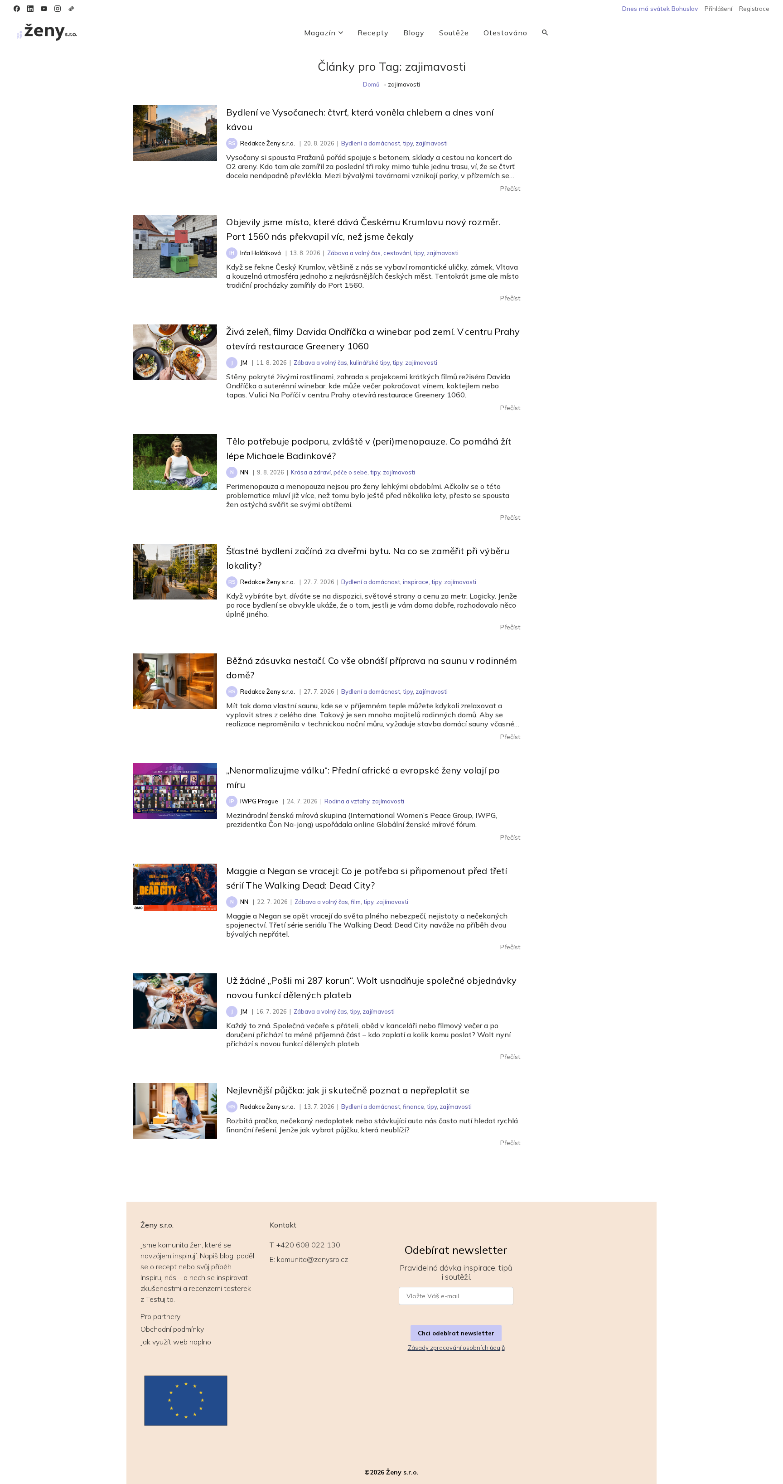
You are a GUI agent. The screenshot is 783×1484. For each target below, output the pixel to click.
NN (244, 472)
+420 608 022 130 (308, 1244)
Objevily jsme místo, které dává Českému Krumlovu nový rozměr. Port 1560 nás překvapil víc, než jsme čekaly (363, 229)
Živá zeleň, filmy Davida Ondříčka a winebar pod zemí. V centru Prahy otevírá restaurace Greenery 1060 (373, 339)
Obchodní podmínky (172, 1329)
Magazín (320, 32)
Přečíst (510, 188)
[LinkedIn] (30, 8)
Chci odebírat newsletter (456, 1333)
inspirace (416, 581)
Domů (371, 84)
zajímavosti (432, 143)
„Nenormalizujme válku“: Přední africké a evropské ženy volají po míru (363, 777)
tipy (408, 143)
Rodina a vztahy (346, 801)
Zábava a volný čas (354, 252)
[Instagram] (57, 8)
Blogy (414, 32)
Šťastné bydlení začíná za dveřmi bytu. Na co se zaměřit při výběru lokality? (367, 558)
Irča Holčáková (260, 252)
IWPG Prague (259, 801)
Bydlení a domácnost (370, 143)
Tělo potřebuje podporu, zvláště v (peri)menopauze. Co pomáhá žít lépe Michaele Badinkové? (368, 448)
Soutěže (454, 32)
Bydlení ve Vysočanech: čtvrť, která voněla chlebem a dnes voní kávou (359, 119)
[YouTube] (44, 8)
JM (243, 362)
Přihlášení (718, 8)
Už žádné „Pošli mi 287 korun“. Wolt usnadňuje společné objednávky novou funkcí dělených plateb (371, 988)
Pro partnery (160, 1316)
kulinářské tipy (370, 362)
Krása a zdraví (311, 472)
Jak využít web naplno (175, 1341)
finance (413, 1106)
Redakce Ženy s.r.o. (267, 143)
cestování (397, 252)
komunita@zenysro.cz (312, 1259)
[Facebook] (17, 8)
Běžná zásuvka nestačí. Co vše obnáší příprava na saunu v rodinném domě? (371, 668)
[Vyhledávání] (545, 32)
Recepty (373, 32)
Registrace (754, 8)
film (356, 901)
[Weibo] (71, 8)
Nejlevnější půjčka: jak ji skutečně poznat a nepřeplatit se (347, 1090)
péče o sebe (350, 472)
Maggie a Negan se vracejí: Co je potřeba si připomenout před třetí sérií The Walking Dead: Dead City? (366, 878)
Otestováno (505, 32)
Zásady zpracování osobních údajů (456, 1347)
